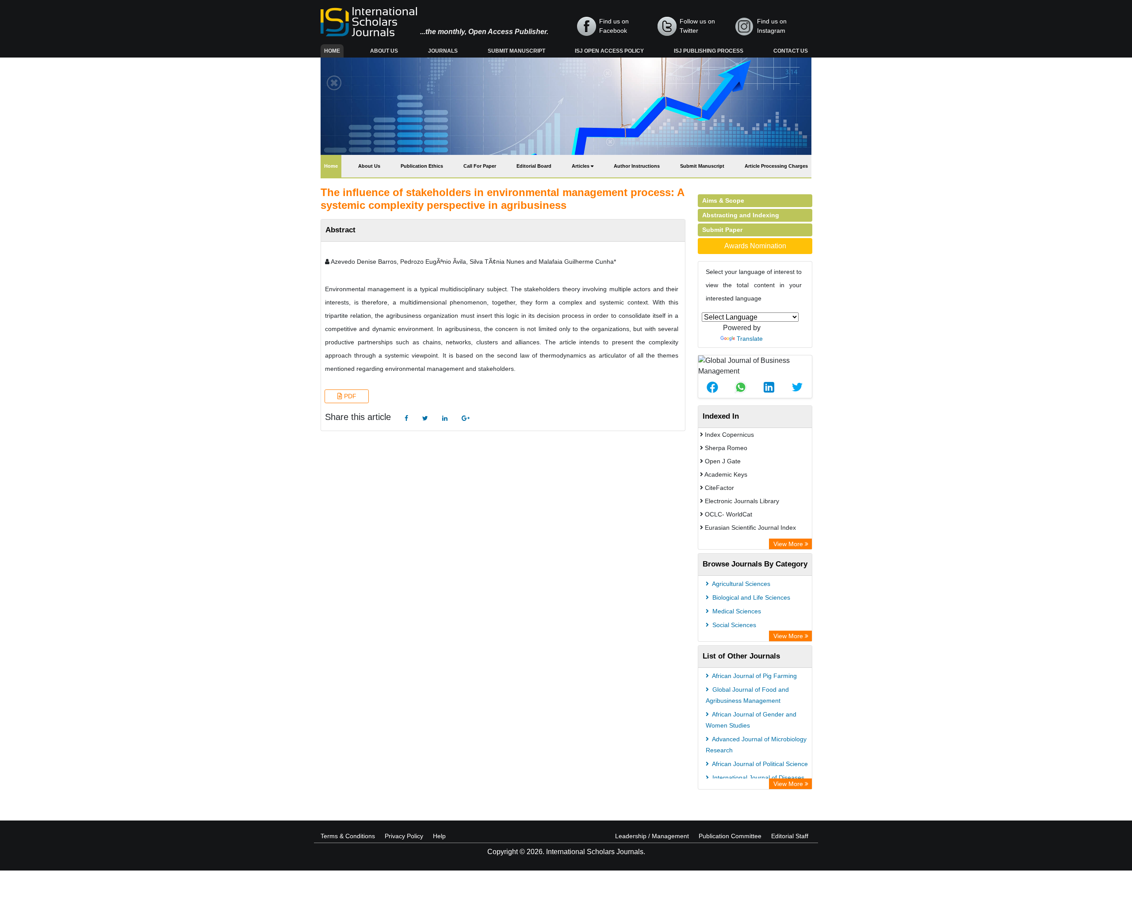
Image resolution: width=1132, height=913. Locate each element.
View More (789, 543)
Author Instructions (637, 166)
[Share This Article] (712, 387)
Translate (750, 338)
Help (439, 836)
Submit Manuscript (516, 51)
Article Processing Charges (776, 166)
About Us (384, 51)
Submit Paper (722, 229)
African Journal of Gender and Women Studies (751, 720)
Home (334, 50)
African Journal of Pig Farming (754, 675)
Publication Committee (730, 836)
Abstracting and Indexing (740, 215)
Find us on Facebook (614, 26)
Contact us (790, 51)
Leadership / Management (652, 836)
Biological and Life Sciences (750, 597)
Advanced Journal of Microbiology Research (756, 745)
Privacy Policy (404, 836)
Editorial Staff (789, 836)
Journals (443, 51)
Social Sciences (733, 624)
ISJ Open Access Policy (609, 51)
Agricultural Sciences (740, 583)
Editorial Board (533, 166)
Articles (581, 166)
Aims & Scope (723, 200)
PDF (349, 396)
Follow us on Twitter (697, 26)
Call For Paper (479, 166)
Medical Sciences (736, 611)
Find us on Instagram (772, 26)
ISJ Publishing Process (708, 51)
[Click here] (406, 418)
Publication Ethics (422, 166)
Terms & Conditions (348, 836)
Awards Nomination (755, 246)
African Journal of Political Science (759, 763)
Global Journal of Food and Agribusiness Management (747, 695)
